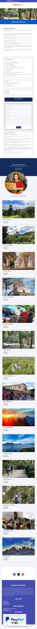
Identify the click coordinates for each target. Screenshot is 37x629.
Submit (18, 127)
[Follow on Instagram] (23, 574)
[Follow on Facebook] (14, 574)
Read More (5, 222)
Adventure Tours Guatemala (23, 626)
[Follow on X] (18, 574)
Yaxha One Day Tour (9, 28)
